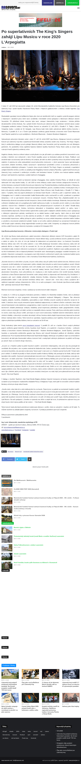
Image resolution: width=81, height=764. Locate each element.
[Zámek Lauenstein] (6, 556)
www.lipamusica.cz (7, 430)
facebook (18, 430)
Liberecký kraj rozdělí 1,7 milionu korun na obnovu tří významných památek (70, 684)
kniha (29, 731)
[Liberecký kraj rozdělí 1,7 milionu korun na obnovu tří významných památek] (71, 674)
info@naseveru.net (18, 760)
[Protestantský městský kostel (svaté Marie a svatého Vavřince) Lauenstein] (6, 539)
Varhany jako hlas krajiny (70, 706)
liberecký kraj (18, 451)
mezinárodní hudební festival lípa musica (33, 451)
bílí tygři (5, 731)
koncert (36, 731)
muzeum (14, 735)
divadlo (11, 731)
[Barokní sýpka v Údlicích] (6, 530)
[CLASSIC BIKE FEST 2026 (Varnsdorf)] (6, 492)
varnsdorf (35, 735)
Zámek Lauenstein (20, 554)
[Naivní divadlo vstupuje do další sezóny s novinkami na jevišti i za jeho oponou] (10, 698)
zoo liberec (5, 738)
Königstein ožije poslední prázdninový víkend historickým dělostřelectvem (66, 745)
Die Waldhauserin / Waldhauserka (25, 480)
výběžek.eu (60, 3)
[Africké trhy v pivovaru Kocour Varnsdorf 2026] (6, 518)
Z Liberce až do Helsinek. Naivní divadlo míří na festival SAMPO (50, 684)
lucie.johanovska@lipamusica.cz (14, 427)
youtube (32, 430)
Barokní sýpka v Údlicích (22, 527)
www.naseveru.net (6, 760)
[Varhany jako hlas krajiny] (71, 698)
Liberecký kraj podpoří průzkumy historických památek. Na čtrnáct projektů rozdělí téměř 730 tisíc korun (9, 686)
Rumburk (22, 735)
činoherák (33, 738)
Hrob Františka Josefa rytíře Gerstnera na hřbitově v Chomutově (35, 562)
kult (41, 731)
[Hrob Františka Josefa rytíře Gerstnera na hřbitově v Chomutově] (6, 565)
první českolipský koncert (31, 325)
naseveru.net (47, 3)
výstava (43, 735)
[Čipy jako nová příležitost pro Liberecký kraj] (30, 674)
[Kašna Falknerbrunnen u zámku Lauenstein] (6, 547)
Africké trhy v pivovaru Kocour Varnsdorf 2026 (29, 515)
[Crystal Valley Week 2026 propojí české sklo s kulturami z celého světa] (30, 698)
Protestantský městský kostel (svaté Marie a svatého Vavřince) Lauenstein (39, 536)
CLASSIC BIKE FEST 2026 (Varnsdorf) (26, 489)
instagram (25, 430)
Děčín (17, 731)
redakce (3, 47)
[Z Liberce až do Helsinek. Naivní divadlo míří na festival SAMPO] (50, 674)
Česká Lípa (25, 738)
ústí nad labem (15, 738)
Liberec (47, 731)
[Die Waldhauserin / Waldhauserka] (6, 483)
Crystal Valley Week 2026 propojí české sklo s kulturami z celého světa (30, 708)
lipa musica (10, 451)
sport (29, 735)
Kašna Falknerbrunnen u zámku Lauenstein (28, 545)
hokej (23, 731)
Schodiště (60, 731)
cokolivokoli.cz (72, 3)
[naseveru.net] (10, 8)
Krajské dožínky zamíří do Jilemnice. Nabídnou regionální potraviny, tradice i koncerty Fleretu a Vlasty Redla (50, 710)
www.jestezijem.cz (74, 760)
